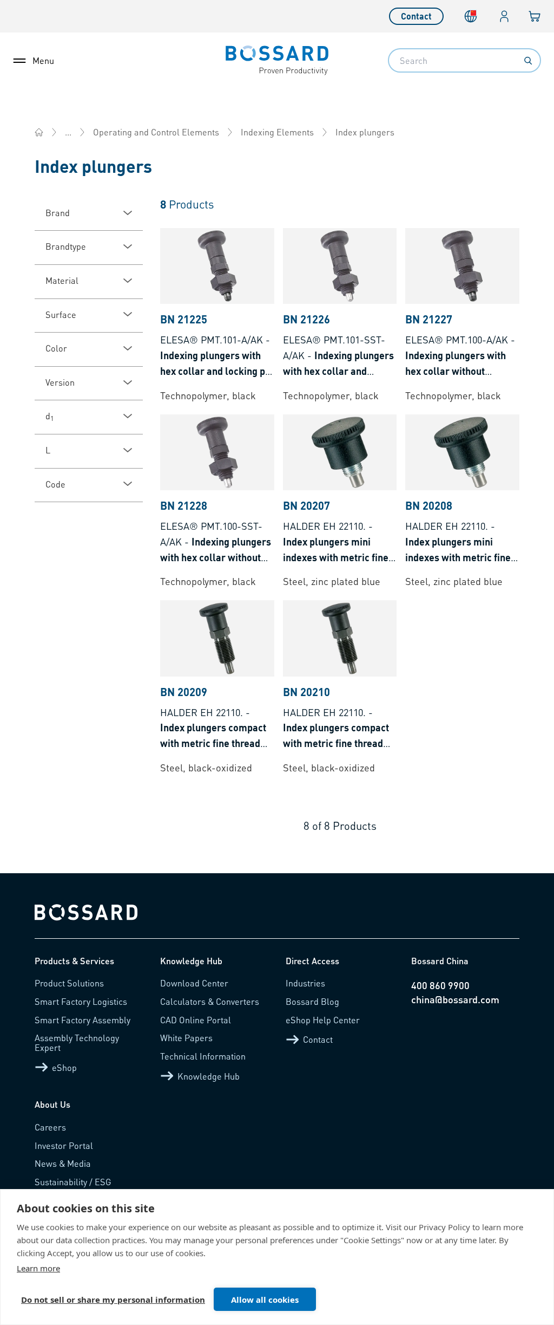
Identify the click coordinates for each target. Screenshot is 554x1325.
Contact (416, 16)
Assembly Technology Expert (77, 1042)
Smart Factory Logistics (81, 1001)
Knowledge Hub (208, 1076)
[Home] (39, 132)
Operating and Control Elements (156, 132)
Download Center (194, 983)
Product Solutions (69, 983)
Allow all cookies (265, 1299)
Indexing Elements (277, 132)
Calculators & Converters (209, 1001)
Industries (305, 983)
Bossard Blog (312, 1001)
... (68, 132)
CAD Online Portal (195, 1019)
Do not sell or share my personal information (113, 1299)
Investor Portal (64, 1145)
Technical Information (203, 1056)
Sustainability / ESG (73, 1181)
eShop (64, 1067)
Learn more (38, 1268)
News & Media (63, 1163)
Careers (50, 1127)
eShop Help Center (323, 1019)
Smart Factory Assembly (82, 1019)
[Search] (528, 60)
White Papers (186, 1037)
